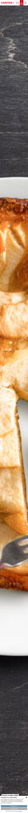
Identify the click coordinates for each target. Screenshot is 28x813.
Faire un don (21, 4)
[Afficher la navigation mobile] (26, 3)
